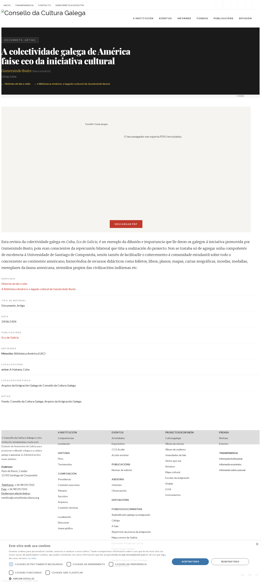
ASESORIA (118, 479)
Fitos (60, 458)
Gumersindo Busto (16, 71)
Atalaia (169, 483)
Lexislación (64, 443)
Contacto (44, 5)
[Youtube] (241, 5)
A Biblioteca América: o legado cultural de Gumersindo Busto (73, 83)
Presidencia (64, 479)
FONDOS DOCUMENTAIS (127, 509)
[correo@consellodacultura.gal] (256, 5)
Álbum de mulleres (175, 449)
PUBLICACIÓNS (121, 464)
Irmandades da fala (175, 455)
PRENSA (224, 432)
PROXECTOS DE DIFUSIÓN (179, 432)
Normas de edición (122, 470)
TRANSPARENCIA (228, 452)
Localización (64, 516)
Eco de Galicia (10, 337)
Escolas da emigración (177, 477)
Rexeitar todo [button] (230, 561)
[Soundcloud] (234, 5)
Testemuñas (65, 464)
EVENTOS (117, 432)
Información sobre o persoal (232, 470)
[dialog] (130, 561)
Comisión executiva (69, 484)
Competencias (66, 438)
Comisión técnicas (68, 507)
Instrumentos (173, 494)
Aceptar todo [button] (190, 561)
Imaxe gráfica (65, 528)
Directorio (63, 522)
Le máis (32, 558)
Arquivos (63, 501)
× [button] (257, 544)
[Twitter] (226, 5)
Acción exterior (120, 455)
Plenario (62, 490)
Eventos (223, 443)
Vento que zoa (173, 460)
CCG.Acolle (118, 449)
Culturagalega (173, 438)
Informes (117, 484)
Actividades (118, 438)
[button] (87, 578)
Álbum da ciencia (174, 443)
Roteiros (170, 466)
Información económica (230, 464)
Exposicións (118, 443)
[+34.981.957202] (248, 5)
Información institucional (230, 458)
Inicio (7, 5)
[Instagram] (212, 5)
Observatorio (119, 490)
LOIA (168, 489)
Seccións (63, 496)
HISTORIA (64, 452)
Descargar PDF (126, 224)
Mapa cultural (172, 472)
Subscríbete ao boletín (69, 5)
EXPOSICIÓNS (120, 499)
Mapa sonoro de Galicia (124, 537)
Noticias (223, 438)
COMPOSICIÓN (67, 473)
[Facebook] (219, 5)
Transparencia (24, 5)
